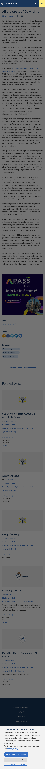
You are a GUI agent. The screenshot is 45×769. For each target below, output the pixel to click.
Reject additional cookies (16, 760)
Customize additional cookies (15, 764)
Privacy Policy (12, 749)
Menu (42, 4)
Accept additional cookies (16, 754)
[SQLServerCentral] (2, 3)
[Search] (35, 3)
